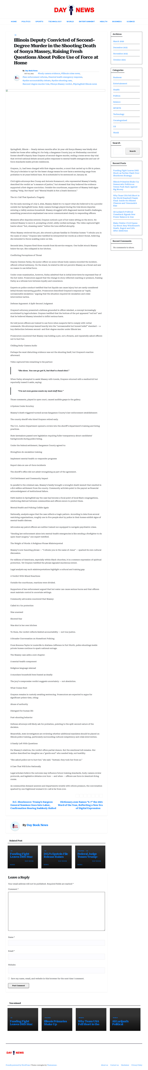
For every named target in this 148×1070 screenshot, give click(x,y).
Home (14, 21)
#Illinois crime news (70, 73)
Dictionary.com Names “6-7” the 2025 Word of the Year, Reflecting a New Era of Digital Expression (80, 805)
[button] (140, 21)
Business (117, 21)
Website (12, 965)
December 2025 (120, 47)
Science (131, 21)
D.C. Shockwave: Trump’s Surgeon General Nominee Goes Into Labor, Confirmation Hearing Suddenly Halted (33, 805)
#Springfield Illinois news (85, 84)
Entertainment (87, 21)
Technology (55, 21)
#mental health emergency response (65, 77)
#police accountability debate (37, 80)
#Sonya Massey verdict (61, 84)
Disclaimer (125, 1065)
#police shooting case (62, 80)
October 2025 (119, 60)
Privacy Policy (136, 1065)
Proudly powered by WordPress (18, 1065)
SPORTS (39, 21)
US (15, 35)
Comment (13, 889)
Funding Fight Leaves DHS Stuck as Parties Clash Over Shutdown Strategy (126, 173)
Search (116, 143)
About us (104, 1065)
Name (11, 937)
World (70, 21)
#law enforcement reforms (35, 77)
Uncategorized (120, 120)
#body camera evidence (49, 73)
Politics (26, 21)
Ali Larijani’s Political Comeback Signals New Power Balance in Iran (124, 214)
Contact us (114, 1065)
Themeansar (52, 1065)
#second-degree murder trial (36, 84)
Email (11, 951)
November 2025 (120, 54)
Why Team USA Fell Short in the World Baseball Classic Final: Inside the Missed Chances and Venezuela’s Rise (126, 200)
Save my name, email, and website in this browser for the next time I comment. (47, 978)
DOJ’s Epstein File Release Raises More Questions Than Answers (56, 858)
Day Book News (31, 71)
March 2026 (118, 41)
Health (103, 21)
